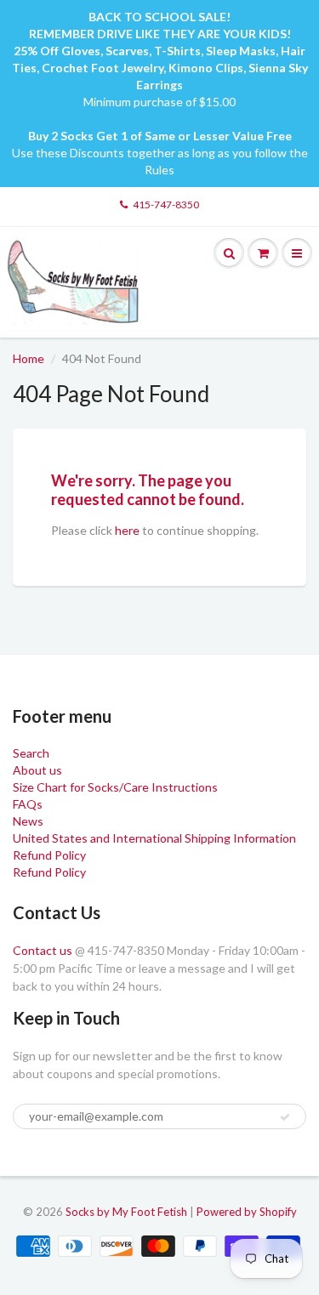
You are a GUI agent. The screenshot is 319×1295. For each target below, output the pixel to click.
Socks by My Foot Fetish (126, 1211)
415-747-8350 (166, 204)
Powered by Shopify (247, 1211)
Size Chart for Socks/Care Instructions (115, 787)
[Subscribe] (285, 1117)
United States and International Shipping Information (154, 838)
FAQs (28, 804)
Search (31, 753)
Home (28, 358)
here (127, 530)
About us (37, 770)
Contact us (42, 950)
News (28, 821)
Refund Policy (49, 855)
